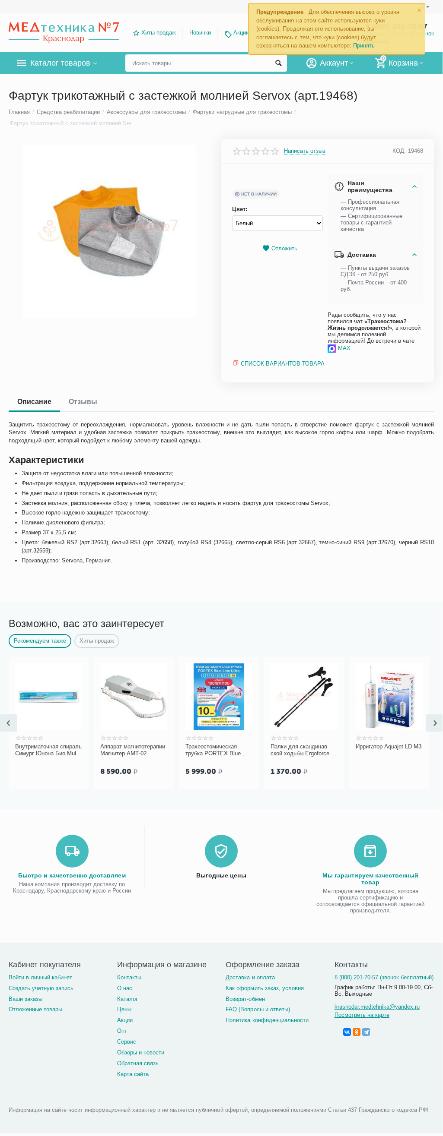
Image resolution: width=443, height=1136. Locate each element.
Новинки (200, 32)
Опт (122, 1031)
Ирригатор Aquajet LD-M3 (388, 746)
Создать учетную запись (41, 988)
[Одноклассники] (356, 1032)
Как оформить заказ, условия (264, 988)
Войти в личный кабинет (40, 977)
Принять (364, 45)
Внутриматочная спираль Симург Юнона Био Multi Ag (48, 750)
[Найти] (278, 63)
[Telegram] (366, 1032)
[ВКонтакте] (347, 1032)
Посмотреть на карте (362, 1015)
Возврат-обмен (245, 999)
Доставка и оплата (250, 977)
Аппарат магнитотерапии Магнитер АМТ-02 (132, 750)
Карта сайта (133, 1074)
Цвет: (239, 209)
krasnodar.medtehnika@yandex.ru (377, 1006)
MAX (344, 348)
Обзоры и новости (140, 1052)
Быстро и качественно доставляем (72, 875)
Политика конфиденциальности (267, 1020)
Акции (241, 32)
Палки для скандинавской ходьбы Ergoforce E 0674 (303, 750)
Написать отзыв (304, 151)
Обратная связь (138, 1063)
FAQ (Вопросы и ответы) (258, 1009)
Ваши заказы (25, 999)
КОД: (399, 151)
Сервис (126, 1041)
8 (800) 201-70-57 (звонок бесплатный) (384, 977)
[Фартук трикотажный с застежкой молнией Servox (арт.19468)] (109, 231)
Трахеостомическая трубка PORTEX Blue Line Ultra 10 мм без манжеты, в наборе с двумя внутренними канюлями (217, 750)
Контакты (129, 977)
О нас (124, 988)
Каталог (127, 999)
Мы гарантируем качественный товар (370, 879)
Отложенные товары (35, 1009)
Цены (124, 1009)
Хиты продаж (158, 32)
